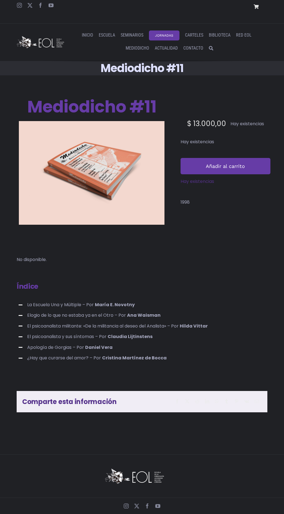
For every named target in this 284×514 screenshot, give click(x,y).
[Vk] (247, 402)
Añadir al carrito (225, 166)
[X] (187, 402)
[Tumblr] (227, 402)
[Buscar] (211, 48)
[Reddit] (197, 402)
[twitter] (29, 5)
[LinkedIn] (207, 402)
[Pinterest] (237, 402)
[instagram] (19, 5)
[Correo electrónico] (257, 402)
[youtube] (51, 5)
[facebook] (40, 5)
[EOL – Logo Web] (40, 38)
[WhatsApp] (217, 402)
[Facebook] (177, 402)
